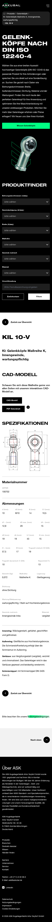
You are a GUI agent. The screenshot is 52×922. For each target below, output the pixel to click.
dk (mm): (18, 535)
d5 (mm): (5, 535)
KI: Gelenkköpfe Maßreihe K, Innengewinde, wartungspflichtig (22, 18)
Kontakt (5, 869)
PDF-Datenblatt (13, 409)
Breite (8, 224)
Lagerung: (41, 574)
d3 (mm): (19, 509)
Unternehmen (8, 863)
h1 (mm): (30, 535)
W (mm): (19, 548)
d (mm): (5, 509)
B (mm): (32, 509)
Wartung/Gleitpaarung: (11, 599)
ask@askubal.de (15, 880)
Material (5, 267)
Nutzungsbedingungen (38, 716)
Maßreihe (6, 238)
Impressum (7, 905)
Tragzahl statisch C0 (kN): (39, 548)
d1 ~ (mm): (6, 522)
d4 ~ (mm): (45, 522)
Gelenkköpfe (22, 13)
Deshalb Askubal (9, 846)
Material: (45, 612)
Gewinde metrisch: (10, 612)
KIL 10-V (9, 23)
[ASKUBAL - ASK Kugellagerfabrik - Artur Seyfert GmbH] (11, 5)
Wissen (5, 849)
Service (5, 866)
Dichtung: (6, 586)
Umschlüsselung (9, 281)
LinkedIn (9, 887)
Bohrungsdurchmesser (15, 196)
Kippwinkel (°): (44, 561)
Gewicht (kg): (7, 574)
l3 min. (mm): (44, 535)
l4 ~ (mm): (6, 548)
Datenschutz (7, 899)
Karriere (5, 860)
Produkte (11, 13)
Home (4, 13)
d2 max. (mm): (26, 522)
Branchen (6, 843)
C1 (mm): (46, 509)
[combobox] (26, 201)
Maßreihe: (23, 574)
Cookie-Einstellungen (11, 909)
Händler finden (8, 852)
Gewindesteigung (13, 210)
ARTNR (5, 488)
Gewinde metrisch (9, 253)
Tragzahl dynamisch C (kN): (13, 561)
